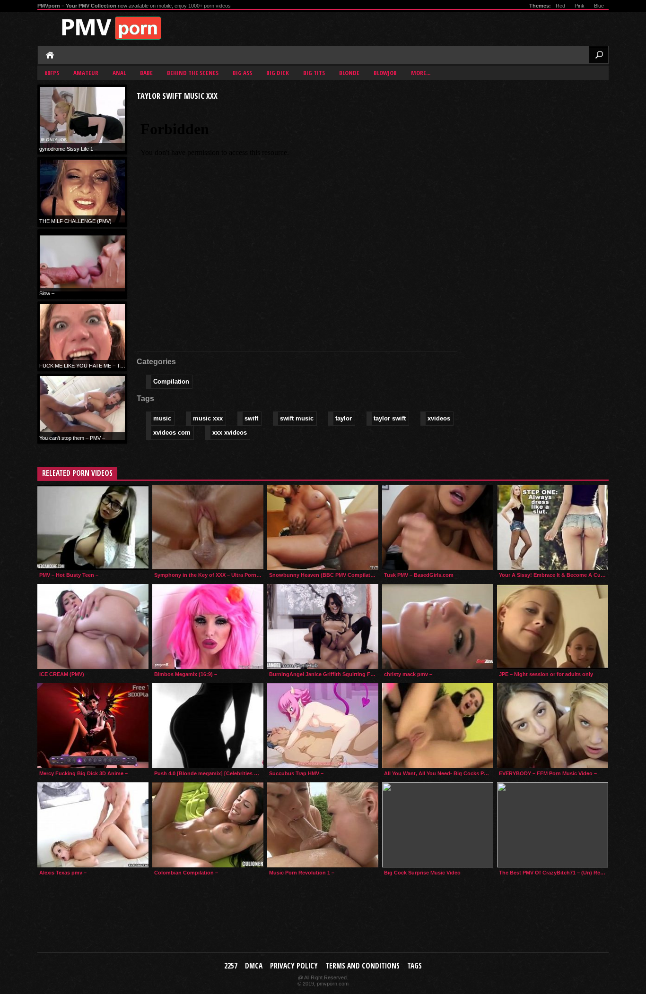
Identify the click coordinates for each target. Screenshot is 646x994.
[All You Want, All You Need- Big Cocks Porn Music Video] (437, 725)
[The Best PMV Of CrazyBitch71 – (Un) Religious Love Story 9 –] (552, 824)
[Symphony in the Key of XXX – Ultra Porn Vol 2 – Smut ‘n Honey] (207, 527)
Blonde (349, 73)
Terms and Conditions (362, 966)
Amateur (85, 73)
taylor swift (390, 418)
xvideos (439, 418)
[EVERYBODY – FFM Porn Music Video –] (552, 725)
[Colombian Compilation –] (207, 824)
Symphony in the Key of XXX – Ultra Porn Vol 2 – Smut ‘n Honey (208, 575)
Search (598, 54)
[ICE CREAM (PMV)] (92, 626)
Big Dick (277, 73)
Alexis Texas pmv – (63, 872)
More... (420, 73)
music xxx (208, 418)
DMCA (253, 966)
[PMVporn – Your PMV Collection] (115, 28)
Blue (599, 6)
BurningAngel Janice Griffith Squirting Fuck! (323, 674)
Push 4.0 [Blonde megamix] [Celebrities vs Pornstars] (208, 773)
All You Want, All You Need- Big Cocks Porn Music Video (438, 773)
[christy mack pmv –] (437, 626)
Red (560, 6)
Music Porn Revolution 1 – (301, 872)
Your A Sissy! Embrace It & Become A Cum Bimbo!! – (553, 575)
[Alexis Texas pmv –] (92, 824)
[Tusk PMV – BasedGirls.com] (437, 527)
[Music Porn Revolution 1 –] (322, 824)
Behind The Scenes (192, 73)
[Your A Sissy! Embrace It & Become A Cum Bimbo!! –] (552, 527)
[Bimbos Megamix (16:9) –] (207, 626)
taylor (343, 418)
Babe (146, 73)
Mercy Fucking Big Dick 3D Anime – (83, 773)
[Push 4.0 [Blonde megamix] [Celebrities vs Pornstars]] (207, 725)
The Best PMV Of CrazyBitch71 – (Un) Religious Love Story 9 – (553, 872)
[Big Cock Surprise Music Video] (437, 824)
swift (251, 418)
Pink (580, 6)
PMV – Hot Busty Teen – (68, 575)
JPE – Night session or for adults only (546, 674)
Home (50, 56)
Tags (414, 966)
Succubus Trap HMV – (296, 773)
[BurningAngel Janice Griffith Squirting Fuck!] (322, 626)
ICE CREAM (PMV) (61, 674)
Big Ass (242, 73)
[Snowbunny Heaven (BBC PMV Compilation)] (322, 527)
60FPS (51, 73)
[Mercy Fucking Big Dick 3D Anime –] (92, 725)
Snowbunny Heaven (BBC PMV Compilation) (323, 575)
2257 (230, 966)
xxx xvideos (229, 432)
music (162, 418)
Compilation (171, 381)
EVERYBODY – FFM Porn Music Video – (548, 773)
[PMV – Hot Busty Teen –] (92, 527)
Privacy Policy (294, 966)
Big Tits (314, 73)
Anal (119, 73)
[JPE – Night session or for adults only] (552, 626)
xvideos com (172, 432)
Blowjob (385, 73)
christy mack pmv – (408, 674)
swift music (297, 418)
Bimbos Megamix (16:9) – (185, 674)
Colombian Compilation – (186, 872)
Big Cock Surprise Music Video (422, 872)
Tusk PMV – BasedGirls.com (419, 575)
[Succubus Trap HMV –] (322, 725)
